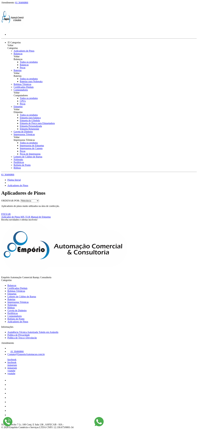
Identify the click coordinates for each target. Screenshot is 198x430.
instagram (12, 365)
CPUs (23, 101)
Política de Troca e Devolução (22, 337)
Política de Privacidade (18, 335)
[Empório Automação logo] (12, 29)
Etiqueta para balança (30, 117)
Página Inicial (14, 180)
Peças (22, 67)
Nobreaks (18, 159)
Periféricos (19, 162)
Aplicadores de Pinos (24, 51)
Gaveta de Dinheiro (23, 131)
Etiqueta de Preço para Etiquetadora (37, 123)
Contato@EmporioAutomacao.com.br (26, 354)
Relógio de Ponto (22, 165)
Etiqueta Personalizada (31, 126)
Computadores (21, 90)
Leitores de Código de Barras (28, 156)
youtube (11, 370)
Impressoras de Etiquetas (32, 145)
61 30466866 (21, 2)
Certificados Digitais (24, 87)
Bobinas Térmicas (22, 84)
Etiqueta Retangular (29, 128)
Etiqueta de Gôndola (30, 120)
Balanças (18, 53)
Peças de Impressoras (30, 154)
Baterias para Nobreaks (31, 81)
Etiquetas (18, 106)
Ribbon (17, 167)
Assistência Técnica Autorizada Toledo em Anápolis (32, 332)
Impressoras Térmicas (24, 134)
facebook (11, 359)
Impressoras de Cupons (31, 148)
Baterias (18, 70)
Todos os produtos (29, 62)
